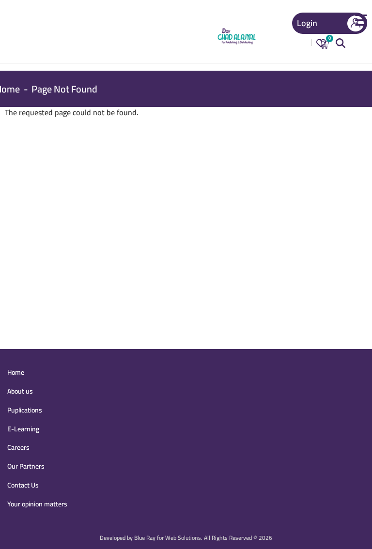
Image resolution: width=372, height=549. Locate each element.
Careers (18, 447)
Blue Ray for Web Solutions (167, 537)
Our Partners (26, 466)
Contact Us (23, 485)
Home (15, 372)
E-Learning (23, 429)
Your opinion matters (37, 504)
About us (20, 391)
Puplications (24, 410)
